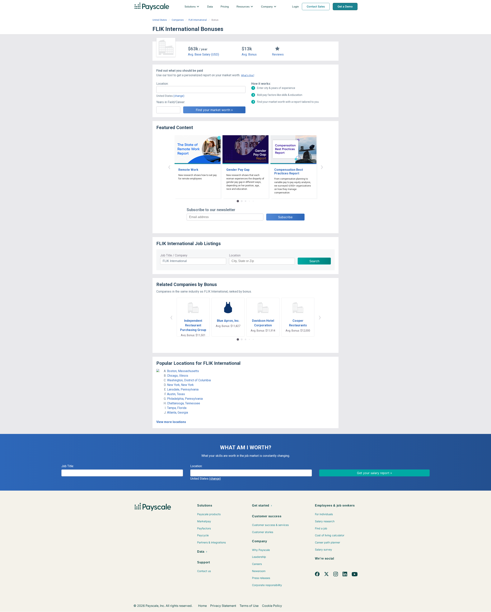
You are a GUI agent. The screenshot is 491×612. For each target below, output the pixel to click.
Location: (162, 83)
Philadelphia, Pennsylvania (185, 399)
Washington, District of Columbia (189, 380)
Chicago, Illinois (177, 375)
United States (159, 20)
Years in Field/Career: (170, 102)
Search (314, 261)
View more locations (171, 422)
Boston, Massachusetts (183, 371)
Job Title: (67, 466)
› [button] (321, 166)
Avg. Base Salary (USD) (203, 54)
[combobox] (201, 89)
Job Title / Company (173, 255)
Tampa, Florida (176, 408)
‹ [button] (169, 166)
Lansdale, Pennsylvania (183, 389)
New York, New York (180, 385)
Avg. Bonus (249, 54)
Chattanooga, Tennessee (183, 403)
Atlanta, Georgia (177, 412)
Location (235, 255)
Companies (178, 20)
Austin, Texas (176, 394)
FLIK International (198, 20)
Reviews (278, 54)
